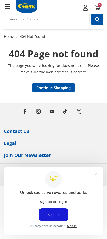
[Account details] (85, 8)
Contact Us (16, 131)
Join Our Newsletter (27, 155)
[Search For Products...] (97, 19)
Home (9, 36)
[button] (7, 6)
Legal (10, 143)
